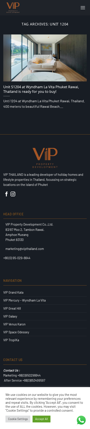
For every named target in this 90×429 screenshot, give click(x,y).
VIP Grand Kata (13, 292)
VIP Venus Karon (14, 324)
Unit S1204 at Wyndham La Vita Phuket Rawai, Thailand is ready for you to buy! (41, 89)
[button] (82, 7)
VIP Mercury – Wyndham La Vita (24, 300)
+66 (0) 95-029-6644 (16, 258)
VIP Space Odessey (16, 332)
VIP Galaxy (10, 316)
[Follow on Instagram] (12, 195)
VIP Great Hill (12, 308)
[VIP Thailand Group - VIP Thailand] (27, 7)
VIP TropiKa (11, 340)
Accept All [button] (41, 419)
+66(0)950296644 (29, 375)
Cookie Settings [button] (18, 419)
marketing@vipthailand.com (24, 249)
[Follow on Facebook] (6, 195)
